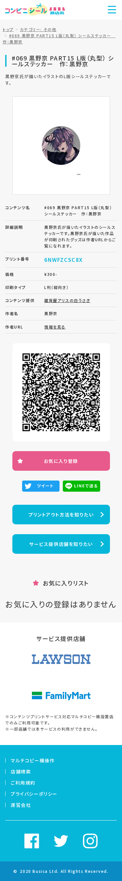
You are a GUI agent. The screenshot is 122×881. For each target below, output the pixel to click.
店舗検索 (21, 771)
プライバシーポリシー (34, 793)
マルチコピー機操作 (33, 760)
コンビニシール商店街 (35, 10)
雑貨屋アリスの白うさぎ (67, 300)
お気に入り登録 (61, 461)
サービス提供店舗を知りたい (61, 544)
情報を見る (55, 327)
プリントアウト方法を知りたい (61, 514)
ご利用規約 (23, 782)
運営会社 (21, 805)
